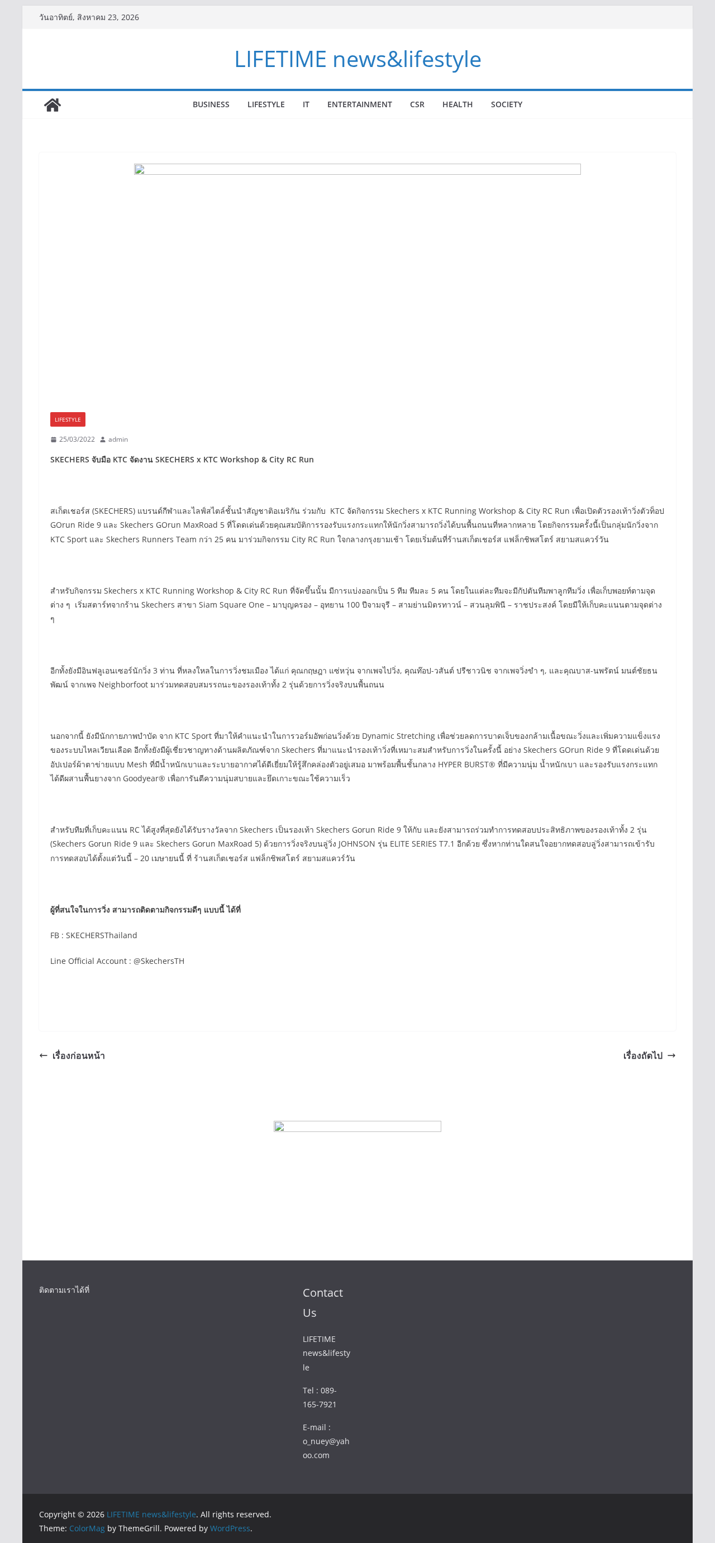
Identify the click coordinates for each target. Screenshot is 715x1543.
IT (306, 104)
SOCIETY (506, 104)
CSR (417, 104)
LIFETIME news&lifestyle (358, 58)
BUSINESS (211, 104)
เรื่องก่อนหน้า (79, 1055)
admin (118, 439)
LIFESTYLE (266, 104)
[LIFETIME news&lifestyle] (52, 105)
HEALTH (457, 104)
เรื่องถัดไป (642, 1055)
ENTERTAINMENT (359, 104)
